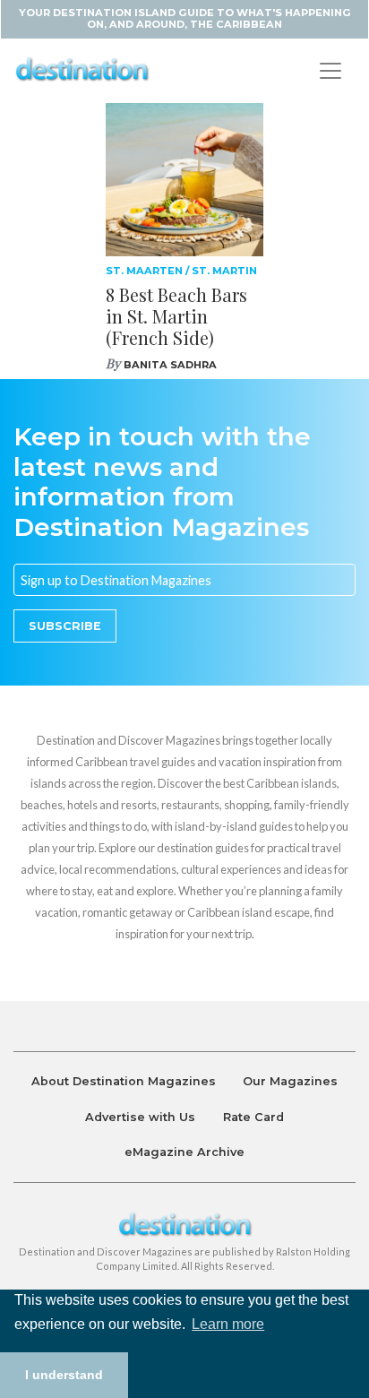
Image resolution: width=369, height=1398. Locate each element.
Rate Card (253, 1117)
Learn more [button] (228, 1324)
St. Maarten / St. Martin (181, 270)
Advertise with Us (140, 1117)
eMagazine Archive (184, 1152)
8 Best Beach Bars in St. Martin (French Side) (176, 316)
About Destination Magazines (123, 1081)
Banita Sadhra (170, 364)
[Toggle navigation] (330, 71)
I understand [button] (64, 1375)
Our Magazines (290, 1081)
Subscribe (65, 626)
